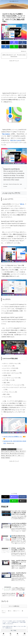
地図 (4, 457)
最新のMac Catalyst (15, 140)
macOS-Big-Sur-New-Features (17, 453)
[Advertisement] (14, 76)
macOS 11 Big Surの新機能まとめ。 (13, 436)
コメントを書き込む (14, 606)
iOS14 (8, 451)
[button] (22, 46)
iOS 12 (22, 204)
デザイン (15, 455)
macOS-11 (23, 451)
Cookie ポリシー (9, 627)
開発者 (8, 457)
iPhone (13, 451)
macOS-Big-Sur (6, 453)
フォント (21, 455)
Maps (4, 455)
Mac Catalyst (6, 134)
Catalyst (4, 449)
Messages (9, 455)
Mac (18, 451)
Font (4, 451)
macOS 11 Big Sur (12, 449)
